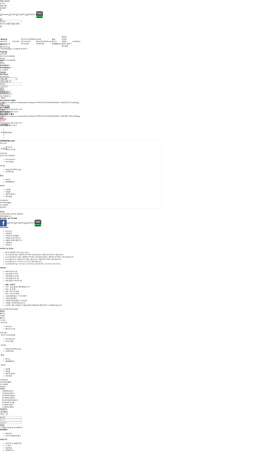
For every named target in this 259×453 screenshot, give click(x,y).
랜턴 (17, 24)
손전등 (8, 24)
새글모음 (8, 448)
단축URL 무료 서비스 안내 (16, 252)
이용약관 (8, 233)
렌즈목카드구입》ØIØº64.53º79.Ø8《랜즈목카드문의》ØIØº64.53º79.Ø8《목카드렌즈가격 (39, 257)
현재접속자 (9, 450)
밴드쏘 (54, 41)
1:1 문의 (8, 446)
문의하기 (24, 49)
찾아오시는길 (5, 47)
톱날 (13, 24)
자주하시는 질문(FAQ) (13, 443)
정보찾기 (15, 309)
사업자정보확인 (11, 298)
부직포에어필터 (6, 132)
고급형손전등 (5, 105)
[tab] (81, 141)
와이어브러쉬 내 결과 (7, 100)
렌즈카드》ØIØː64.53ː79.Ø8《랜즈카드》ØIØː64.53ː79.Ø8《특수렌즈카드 (33, 259)
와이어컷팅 (25, 44)
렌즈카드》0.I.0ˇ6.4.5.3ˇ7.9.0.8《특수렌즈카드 (23, 262)
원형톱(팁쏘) (56, 44)
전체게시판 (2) (5, 91)
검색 (2, 89)
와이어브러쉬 (26, 41)
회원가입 (8, 309)
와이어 (2, 24)
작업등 (64, 41)
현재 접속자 (11, 271)
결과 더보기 (9, 112)
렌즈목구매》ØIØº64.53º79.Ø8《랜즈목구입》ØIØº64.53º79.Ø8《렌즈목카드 (34, 255)
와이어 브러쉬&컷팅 (8, 60)
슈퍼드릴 (15, 41)
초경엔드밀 (40, 44)
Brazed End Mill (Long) (43, 41)
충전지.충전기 (67, 44)
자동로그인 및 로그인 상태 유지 (12, 427)
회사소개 (3, 39)
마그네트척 (16, 49)
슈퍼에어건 (76, 41)
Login (2, 425)
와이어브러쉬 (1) (6, 94)
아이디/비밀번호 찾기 (13, 436)
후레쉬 (3, 98)
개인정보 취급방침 (12, 236)
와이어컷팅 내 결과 (7, 114)
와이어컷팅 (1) (5, 96)
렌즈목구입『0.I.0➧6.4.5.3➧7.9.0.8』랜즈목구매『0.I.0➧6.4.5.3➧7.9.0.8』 (33, 264)
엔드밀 (38, 39)
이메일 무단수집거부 (12, 238)
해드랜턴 (3, 119)
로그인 (2, 3)
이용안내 (8, 242)
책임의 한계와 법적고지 (13, 240)
